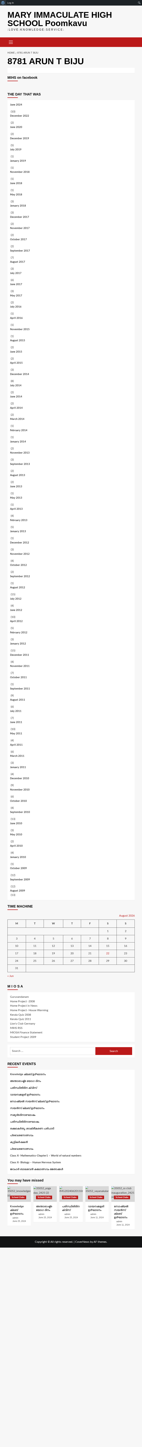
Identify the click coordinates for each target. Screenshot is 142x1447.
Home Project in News (23, 1005)
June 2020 (16, 127)
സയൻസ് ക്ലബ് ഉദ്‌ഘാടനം (27, 1108)
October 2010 (18, 801)
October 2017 (18, 239)
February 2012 (18, 632)
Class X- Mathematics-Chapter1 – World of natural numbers (45, 1155)
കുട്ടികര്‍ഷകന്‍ (19, 1142)
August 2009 (17, 890)
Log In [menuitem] (10, 2)
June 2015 (16, 351)
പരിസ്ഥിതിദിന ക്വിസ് (23, 1088)
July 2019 (15, 149)
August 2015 (17, 340)
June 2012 (16, 610)
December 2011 (19, 655)
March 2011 (17, 756)
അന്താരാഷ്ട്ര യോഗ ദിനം (25, 1081)
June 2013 (16, 486)
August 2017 (17, 262)
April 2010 (16, 846)
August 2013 (17, 475)
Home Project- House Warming (29, 1010)
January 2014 (18, 441)
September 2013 (20, 464)
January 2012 (18, 643)
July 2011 (15, 711)
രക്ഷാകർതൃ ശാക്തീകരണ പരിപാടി (32, 1128)
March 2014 (17, 419)
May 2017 (16, 295)
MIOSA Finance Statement (26, 1032)
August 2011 (17, 700)
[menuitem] (3, 3)
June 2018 (16, 183)
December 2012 (19, 542)
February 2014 (18, 430)
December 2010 (19, 778)
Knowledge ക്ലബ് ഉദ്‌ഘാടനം (28, 1074)
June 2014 (16, 396)
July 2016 (15, 306)
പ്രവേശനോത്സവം (21, 1135)
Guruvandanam (19, 996)
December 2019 (19, 138)
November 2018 (20, 172)
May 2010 (16, 834)
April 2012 (16, 621)
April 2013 (16, 509)
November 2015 (20, 329)
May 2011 (16, 733)
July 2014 (15, 385)
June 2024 (16, 104)
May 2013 (16, 498)
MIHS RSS (16, 1028)
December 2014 (19, 374)
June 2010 (16, 823)
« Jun (10, 976)
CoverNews (82, 1241)
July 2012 (15, 599)
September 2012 (20, 576)
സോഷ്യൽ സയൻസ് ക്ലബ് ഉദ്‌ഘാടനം (34, 1101)
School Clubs (18, 1197)
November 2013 (20, 453)
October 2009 (18, 868)
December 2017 (19, 217)
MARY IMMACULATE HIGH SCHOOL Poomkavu (59, 19)
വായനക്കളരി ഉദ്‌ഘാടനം (25, 1094)
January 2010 (18, 857)
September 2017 (20, 250)
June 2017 (16, 284)
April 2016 (16, 318)
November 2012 (20, 554)
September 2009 (20, 879)
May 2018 (16, 194)
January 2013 (18, 531)
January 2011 (18, 767)
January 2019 (18, 161)
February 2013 (18, 520)
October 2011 (18, 677)
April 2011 (16, 745)
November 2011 (20, 666)
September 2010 (20, 812)
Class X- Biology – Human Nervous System (35, 1162)
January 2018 (18, 205)
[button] (10, 41)
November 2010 (20, 789)
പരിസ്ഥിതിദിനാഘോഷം (24, 1121)
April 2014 (16, 408)
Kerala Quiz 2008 (20, 1014)
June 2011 (16, 722)
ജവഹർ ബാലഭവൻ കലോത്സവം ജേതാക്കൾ (36, 1169)
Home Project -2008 (22, 1001)
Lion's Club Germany (22, 1023)
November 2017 (20, 228)
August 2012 (17, 587)
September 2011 (20, 688)
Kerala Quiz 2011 (20, 1019)
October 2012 (18, 565)
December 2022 (19, 116)
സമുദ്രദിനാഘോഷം (22, 1115)
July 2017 (15, 273)
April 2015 (16, 363)
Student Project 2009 (23, 1037)
